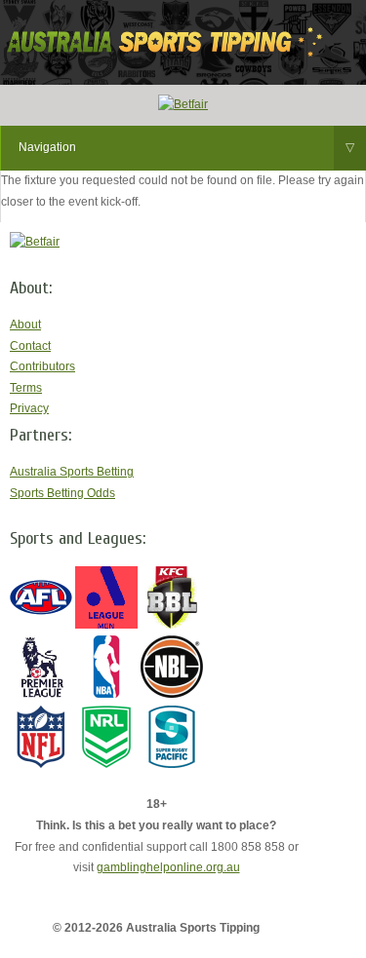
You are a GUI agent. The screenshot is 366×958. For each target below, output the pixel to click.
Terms (26, 388)
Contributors (42, 366)
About (25, 324)
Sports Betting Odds (62, 493)
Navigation (186, 147)
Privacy (29, 408)
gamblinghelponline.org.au (168, 867)
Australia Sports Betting (72, 472)
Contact (30, 346)
